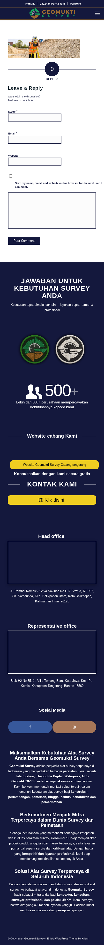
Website (13, 155)
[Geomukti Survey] (51, 13)
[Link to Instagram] (74, 727)
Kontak (30, 3)
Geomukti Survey (34, 938)
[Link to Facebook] (30, 727)
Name (12, 111)
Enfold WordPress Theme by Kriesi (67, 938)
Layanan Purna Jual (52, 3)
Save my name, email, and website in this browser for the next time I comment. (58, 185)
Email (12, 133)
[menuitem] (30, 3)
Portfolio (75, 3)
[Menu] (98, 13)
